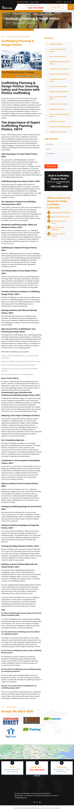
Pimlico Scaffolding (25, 808)
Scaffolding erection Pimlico (59, 69)
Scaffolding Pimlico (56, 44)
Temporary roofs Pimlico (58, 132)
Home (7, 23)
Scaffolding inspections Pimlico (57, 80)
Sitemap (57, 808)
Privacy (47, 808)
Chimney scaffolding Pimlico (59, 91)
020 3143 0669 (36, 8)
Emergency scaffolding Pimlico (60, 127)
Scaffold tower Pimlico (57, 121)
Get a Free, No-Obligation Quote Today (58, 181)
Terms (52, 808)
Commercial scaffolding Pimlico (57, 50)
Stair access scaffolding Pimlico (57, 98)
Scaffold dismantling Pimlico (59, 74)
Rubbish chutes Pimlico (57, 109)
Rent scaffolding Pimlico (57, 56)
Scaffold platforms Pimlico (58, 104)
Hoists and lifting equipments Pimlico (59, 115)
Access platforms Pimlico (58, 86)
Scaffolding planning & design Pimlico (59, 63)
